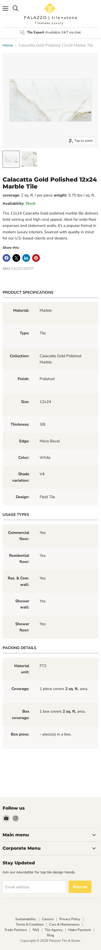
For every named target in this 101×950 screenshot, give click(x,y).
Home (8, 45)
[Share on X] (16, 258)
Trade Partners (15, 930)
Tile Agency (54, 930)
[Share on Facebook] (6, 258)
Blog (50, 935)
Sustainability (25, 919)
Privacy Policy (69, 919)
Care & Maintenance (64, 924)
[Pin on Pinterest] (36, 258)
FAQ (36, 930)
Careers (48, 919)
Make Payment (79, 930)
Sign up (80, 887)
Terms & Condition (30, 924)
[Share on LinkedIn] (26, 258)
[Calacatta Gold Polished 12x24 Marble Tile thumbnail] (11, 159)
